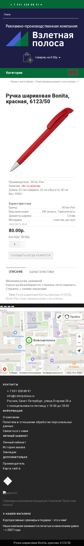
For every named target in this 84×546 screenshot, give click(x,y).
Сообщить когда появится (31, 255)
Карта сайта (12, 468)
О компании (11, 417)
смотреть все (18, 224)
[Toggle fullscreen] (9, 306)
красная (53, 294)
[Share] (5, 306)
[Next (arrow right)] (5, 310)
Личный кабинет (14, 442)
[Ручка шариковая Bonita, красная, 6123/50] (42, 140)
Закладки (9, 452)
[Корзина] (69, 4)
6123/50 (65, 294)
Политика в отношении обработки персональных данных (37, 424)
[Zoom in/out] (12, 306)
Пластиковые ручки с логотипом (41, 298)
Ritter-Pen (37, 182)
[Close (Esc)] (1, 306)
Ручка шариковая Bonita (31, 294)
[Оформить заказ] (74, 4)
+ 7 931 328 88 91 (19, 391)
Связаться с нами (15, 431)
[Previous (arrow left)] (1, 310)
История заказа (14, 447)
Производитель (14, 463)
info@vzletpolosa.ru (20, 396)
